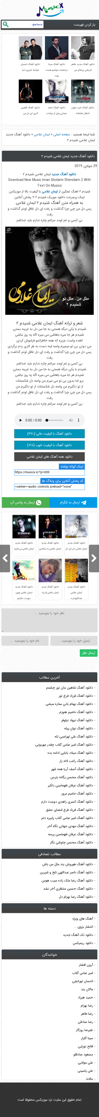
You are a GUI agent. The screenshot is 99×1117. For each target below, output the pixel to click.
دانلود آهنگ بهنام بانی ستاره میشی (69, 704)
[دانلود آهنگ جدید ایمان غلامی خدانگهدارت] (5, 558)
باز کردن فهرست (84, 24)
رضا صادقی (85, 1022)
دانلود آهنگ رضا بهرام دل (76, 896)
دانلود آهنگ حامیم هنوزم (76, 712)
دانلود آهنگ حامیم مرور (77, 793)
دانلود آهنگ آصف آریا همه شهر (72, 769)
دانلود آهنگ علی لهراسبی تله (74, 736)
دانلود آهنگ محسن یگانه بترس (71, 777)
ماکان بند (87, 989)
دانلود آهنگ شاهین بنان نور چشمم (69, 687)
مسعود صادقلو (83, 1054)
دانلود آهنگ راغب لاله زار (76, 761)
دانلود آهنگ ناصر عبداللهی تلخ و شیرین (66, 872)
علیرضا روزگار (84, 1030)
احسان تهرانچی (82, 981)
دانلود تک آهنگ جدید (78, 935)
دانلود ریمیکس (83, 943)
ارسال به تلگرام (70, 502)
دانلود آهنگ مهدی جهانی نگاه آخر (70, 826)
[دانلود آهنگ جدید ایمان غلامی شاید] (94, 558)
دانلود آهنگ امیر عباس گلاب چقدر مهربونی (64, 744)
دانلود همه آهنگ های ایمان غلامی (50, 456)
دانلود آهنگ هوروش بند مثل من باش (67, 864)
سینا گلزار (87, 1038)
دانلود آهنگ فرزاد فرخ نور (76, 695)
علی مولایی (85, 1062)
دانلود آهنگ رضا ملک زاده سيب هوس (67, 880)
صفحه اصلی (61, 134)
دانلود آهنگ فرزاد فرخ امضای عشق (69, 809)
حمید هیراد (85, 997)
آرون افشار (86, 964)
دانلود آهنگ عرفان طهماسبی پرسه (70, 834)
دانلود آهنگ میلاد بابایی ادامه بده (70, 752)
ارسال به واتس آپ (22, 502)
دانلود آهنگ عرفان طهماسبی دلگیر (70, 785)
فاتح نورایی (85, 1046)
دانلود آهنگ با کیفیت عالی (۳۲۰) (49, 433)
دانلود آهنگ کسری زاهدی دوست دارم (67, 801)
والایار (89, 1079)
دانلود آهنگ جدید (64, 174)
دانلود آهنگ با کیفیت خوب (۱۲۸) (49, 445)
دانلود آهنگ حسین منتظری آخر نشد (68, 888)
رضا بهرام (87, 1005)
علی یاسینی (85, 1070)
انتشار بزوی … (83, 926)
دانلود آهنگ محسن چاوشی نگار (71, 842)
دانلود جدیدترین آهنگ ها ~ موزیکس (50, 9)
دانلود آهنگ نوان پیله (78, 728)
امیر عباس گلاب (82, 973)
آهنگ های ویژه (83, 918)
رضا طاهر (87, 1013)
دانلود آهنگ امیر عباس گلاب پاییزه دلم (67, 818)
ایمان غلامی (42, 134)
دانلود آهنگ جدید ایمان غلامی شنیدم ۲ (68, 156)
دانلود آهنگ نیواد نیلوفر (77, 720)
